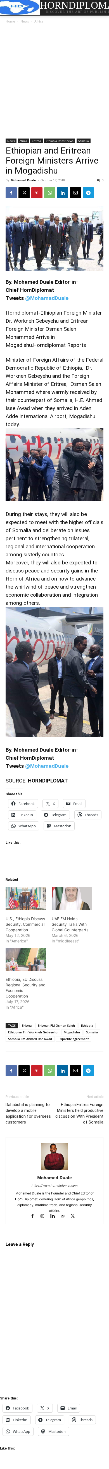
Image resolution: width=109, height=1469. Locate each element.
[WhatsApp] (49, 192)
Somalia (83, 141)
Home (10, 21)
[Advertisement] (54, 81)
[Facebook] (11, 192)
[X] (24, 192)
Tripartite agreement (73, 1039)
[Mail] (65, 1216)
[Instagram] (45, 1216)
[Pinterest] (36, 192)
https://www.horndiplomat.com (55, 1185)
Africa (39, 21)
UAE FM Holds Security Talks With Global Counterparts (70, 924)
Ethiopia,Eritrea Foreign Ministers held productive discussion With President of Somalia (79, 1113)
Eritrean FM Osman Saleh (56, 1025)
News (24, 21)
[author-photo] (54, 1169)
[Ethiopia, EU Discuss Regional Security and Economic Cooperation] (26, 959)
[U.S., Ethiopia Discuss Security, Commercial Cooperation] (26, 898)
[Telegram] (88, 192)
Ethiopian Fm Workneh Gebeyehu (33, 1032)
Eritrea (36, 141)
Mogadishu (72, 1032)
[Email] (75, 192)
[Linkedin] (62, 192)
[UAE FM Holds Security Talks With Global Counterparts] (72, 898)
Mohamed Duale (23, 180)
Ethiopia (87, 1025)
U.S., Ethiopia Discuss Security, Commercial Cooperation (25, 924)
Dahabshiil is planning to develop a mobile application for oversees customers (28, 1113)
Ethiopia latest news (60, 141)
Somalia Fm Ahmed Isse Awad (30, 1039)
